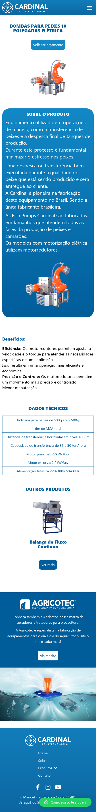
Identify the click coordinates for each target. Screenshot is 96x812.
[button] (90, 8)
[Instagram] (48, 787)
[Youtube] (58, 787)
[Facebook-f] (38, 787)
